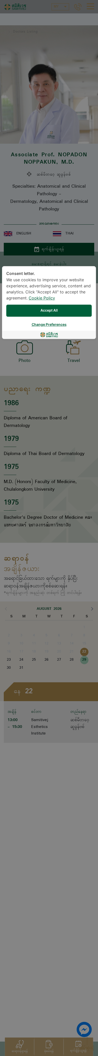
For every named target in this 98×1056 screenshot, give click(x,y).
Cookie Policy (42, 298)
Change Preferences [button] (49, 325)
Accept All (49, 310)
